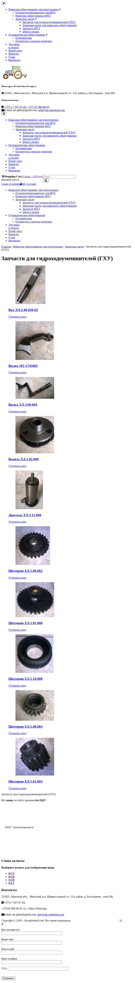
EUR (11, 879)
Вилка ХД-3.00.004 (22, 404)
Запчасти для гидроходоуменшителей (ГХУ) (49, 22)
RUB (11, 876)
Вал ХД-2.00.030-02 (23, 310)
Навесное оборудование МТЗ (33, 15)
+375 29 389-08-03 (38, 106)
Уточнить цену (17, 316)
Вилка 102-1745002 (23, 366)
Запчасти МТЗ (31, 28)
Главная (6, 246)
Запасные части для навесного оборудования (49, 25)
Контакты (14, 60)
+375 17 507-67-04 (15, 106)
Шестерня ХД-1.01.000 (25, 623)
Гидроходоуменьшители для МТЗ (35, 12)
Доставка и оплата (14, 46)
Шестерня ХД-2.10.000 (25, 679)
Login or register (10, 183)
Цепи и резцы (30, 31)
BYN (11, 873)
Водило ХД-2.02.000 (23, 459)
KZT (11, 883)
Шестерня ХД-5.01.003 (25, 781)
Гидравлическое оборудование (27, 34)
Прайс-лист (15, 50)
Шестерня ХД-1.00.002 (25, 571)
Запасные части (25, 18)
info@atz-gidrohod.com (51, 110)
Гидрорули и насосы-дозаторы (33, 41)
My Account (29, 183)
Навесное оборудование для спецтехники (33, 9)
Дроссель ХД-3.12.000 (24, 515)
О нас (11, 56)
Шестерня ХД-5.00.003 (25, 726)
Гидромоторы (23, 37)
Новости (13, 53)
